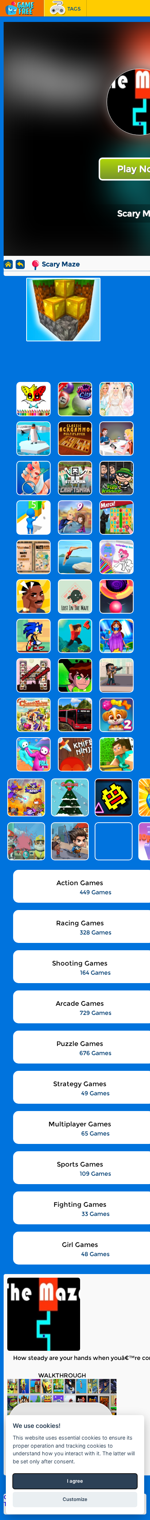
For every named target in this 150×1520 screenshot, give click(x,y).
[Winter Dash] (113, 797)
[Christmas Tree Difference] (69, 797)
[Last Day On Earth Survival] (69, 841)
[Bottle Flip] (113, 841)
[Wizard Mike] (25, 797)
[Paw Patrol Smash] (25, 841)
